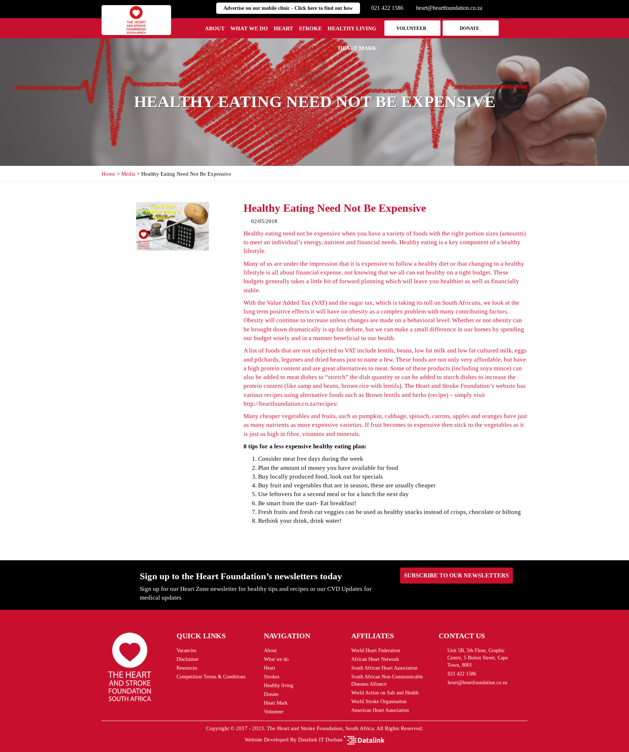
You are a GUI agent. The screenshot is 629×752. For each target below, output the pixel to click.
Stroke (310, 28)
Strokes (271, 676)
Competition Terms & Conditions (211, 676)
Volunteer (411, 28)
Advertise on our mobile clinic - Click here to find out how (288, 8)
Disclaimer (188, 659)
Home (108, 174)
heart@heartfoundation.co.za (449, 8)
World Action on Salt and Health (385, 692)
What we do (249, 28)
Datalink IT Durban (320, 740)
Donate (470, 28)
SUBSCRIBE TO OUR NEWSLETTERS (456, 575)
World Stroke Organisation (379, 701)
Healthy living (352, 28)
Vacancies (186, 650)
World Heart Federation (375, 650)
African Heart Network (375, 659)
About (215, 28)
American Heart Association (380, 710)
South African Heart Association (384, 668)
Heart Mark (357, 48)
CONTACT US (462, 636)
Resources (187, 668)
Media (128, 174)
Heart (283, 28)
